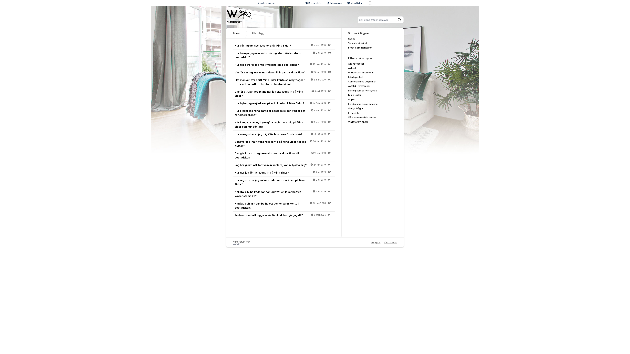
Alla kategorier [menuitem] (356, 63)
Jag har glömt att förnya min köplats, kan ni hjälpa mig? (283, 165)
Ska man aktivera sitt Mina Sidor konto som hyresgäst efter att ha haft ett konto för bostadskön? (283, 82)
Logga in (375, 242)
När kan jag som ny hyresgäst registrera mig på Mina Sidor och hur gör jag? (283, 124)
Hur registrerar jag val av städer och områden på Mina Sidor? (283, 182)
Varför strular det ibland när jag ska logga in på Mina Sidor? (283, 93)
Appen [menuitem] (351, 99)
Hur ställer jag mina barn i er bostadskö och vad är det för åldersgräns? (283, 113)
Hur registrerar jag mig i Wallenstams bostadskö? (283, 64)
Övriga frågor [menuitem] (355, 108)
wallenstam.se (267, 3)
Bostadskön (314, 3)
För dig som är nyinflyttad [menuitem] (362, 90)
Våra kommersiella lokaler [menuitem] (362, 117)
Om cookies (390, 242)
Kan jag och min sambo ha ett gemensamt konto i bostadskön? (283, 205)
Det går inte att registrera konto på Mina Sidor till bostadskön (283, 155)
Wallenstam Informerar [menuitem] (361, 72)
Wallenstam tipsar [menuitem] (358, 121)
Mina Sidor (356, 3)
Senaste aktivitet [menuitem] (357, 43)
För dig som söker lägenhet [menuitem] (363, 104)
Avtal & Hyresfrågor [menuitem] (359, 86)
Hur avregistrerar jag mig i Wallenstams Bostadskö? (283, 134)
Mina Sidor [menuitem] (354, 95)
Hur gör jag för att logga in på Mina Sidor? (283, 172)
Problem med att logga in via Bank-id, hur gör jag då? (283, 215)
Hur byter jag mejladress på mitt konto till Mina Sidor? (283, 103)
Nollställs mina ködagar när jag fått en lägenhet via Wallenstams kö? (283, 194)
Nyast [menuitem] (351, 38)
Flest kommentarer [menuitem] (360, 47)
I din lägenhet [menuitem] (355, 77)
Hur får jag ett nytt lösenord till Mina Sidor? (283, 45)
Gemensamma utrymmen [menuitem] (362, 81)
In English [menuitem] (353, 113)
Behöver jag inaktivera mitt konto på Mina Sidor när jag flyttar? (283, 144)
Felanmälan (336, 3)
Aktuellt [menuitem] (352, 68)
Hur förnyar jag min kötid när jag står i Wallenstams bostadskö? (283, 55)
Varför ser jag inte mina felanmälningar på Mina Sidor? (283, 72)
